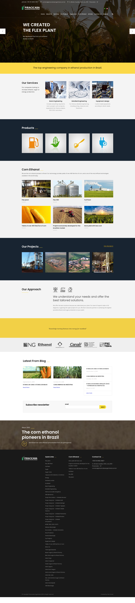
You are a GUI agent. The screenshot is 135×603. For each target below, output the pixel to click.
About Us (49, 14)
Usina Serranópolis (50, 583)
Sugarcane (73, 14)
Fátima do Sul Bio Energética (53, 492)
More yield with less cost (93, 226)
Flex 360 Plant (49, 463)
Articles (90, 14)
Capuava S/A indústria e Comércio (54, 475)
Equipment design (102, 101)
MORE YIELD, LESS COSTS (51, 524)
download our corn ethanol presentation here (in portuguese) (50, 443)
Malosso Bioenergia (50, 527)
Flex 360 (56, 200)
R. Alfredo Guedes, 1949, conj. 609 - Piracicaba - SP (83, 2)
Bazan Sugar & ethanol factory (53, 552)
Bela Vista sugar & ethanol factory (54, 555)
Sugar (46, 469)
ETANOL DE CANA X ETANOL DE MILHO (35, 385)
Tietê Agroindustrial (50, 549)
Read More (26, 387)
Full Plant (87, 200)
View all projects (108, 246)
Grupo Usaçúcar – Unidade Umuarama (52, 520)
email (67, 404)
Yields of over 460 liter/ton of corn (34, 226)
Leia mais (89, 393)
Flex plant (25, 200)
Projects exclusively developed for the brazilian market (79, 465)
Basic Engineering (55, 101)
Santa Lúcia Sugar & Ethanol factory (55, 572)
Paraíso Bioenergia (50, 535)
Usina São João (49, 575)
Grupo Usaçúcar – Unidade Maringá (55, 503)
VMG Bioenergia (49, 585)
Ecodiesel (47, 483)
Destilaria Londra (49, 480)
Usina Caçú (48, 558)
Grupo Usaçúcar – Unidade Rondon (54, 516)
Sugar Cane (48, 472)
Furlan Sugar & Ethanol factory (53, 564)
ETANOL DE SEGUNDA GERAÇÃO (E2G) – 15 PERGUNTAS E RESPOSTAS (97, 385)
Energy (47, 477)
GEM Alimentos (49, 494)
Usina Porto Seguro (50, 569)
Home (43, 14)
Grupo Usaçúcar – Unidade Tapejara (55, 506)
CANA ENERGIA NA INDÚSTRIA (63, 385)
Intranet (105, 14)
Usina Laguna (48, 566)
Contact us (97, 14)
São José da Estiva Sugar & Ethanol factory (54, 579)
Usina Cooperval (49, 561)
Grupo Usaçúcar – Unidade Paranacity (55, 513)
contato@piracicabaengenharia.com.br (53, 2)
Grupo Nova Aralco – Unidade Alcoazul (55, 497)
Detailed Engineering (79, 101)
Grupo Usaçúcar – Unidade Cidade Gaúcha (54, 510)
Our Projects (64, 14)
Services (56, 14)
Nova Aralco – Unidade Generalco (54, 530)
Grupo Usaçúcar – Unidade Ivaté (54, 500)
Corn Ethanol (82, 14)
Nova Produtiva (49, 533)
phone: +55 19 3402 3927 (30, 2)
